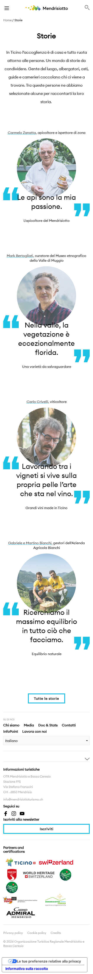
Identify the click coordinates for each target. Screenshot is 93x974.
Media (29, 725)
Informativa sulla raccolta (26, 968)
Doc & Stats (48, 725)
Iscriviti (46, 829)
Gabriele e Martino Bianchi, (30, 543)
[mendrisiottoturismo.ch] (6, 7)
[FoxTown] (20, 900)
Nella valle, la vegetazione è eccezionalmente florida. (46, 339)
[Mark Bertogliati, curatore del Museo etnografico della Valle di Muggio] (46, 296)
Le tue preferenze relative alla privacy (49, 961)
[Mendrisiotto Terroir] (56, 900)
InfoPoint (10, 731)
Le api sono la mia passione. (46, 202)
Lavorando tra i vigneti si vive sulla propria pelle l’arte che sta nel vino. (46, 480)
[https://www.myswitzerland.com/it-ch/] (56, 862)
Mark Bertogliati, (20, 255)
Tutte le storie (46, 698)
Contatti (69, 725)
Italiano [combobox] (11, 741)
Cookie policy (36, 933)
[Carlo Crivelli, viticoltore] (46, 437)
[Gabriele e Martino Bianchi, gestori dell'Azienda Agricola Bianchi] (46, 583)
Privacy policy (13, 933)
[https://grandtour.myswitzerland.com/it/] (12, 874)
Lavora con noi (34, 731)
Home (7, 20)
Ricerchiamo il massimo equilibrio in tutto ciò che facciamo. (46, 626)
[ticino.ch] (20, 862)
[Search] (87, 7)
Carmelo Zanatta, (22, 132)
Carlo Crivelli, (38, 401)
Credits (56, 933)
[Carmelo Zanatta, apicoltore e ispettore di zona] (46, 168)
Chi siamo (11, 725)
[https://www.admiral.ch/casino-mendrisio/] (20, 912)
